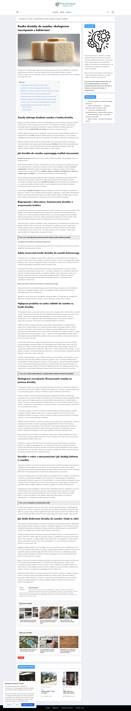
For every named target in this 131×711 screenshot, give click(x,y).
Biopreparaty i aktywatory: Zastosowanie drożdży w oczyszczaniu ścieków (40, 91)
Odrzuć (17, 705)
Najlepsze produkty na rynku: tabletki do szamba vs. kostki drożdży (38, 96)
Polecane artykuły (26, 107)
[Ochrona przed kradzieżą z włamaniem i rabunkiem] (27, 678)
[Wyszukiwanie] (108, 12)
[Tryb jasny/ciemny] (113, 12)
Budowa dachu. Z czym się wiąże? (48, 692)
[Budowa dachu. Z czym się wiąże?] (49, 678)
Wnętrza (68, 12)
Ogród (62, 12)
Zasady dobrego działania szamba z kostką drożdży (34, 85)
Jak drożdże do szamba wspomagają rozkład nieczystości (35, 88)
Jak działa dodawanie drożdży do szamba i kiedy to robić (35, 105)
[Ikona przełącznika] (17, 12)
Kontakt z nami (80, 708)
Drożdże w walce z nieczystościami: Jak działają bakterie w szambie (38, 102)
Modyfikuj (9, 705)
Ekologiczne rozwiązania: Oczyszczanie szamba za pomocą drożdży (38, 99)
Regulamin (56, 708)
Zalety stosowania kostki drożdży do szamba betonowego (36, 93)
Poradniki (55, 12)
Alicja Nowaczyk (47, 687)
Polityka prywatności (67, 708)
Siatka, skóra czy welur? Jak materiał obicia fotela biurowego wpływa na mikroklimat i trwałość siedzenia (69, 692)
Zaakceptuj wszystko (28, 705)
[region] (19, 694)
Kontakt (48, 708)
